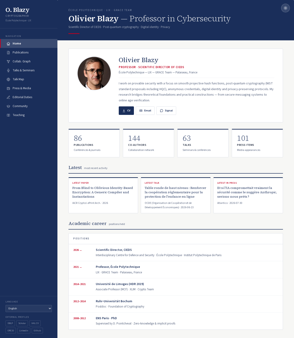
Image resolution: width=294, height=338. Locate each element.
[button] (94, 143)
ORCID (11, 330)
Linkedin (23, 330)
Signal (169, 110)
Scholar (22, 323)
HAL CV (35, 323)
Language (12, 301)
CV (128, 110)
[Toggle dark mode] (285, 8)
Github (37, 330)
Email (147, 110)
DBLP (10, 323)
